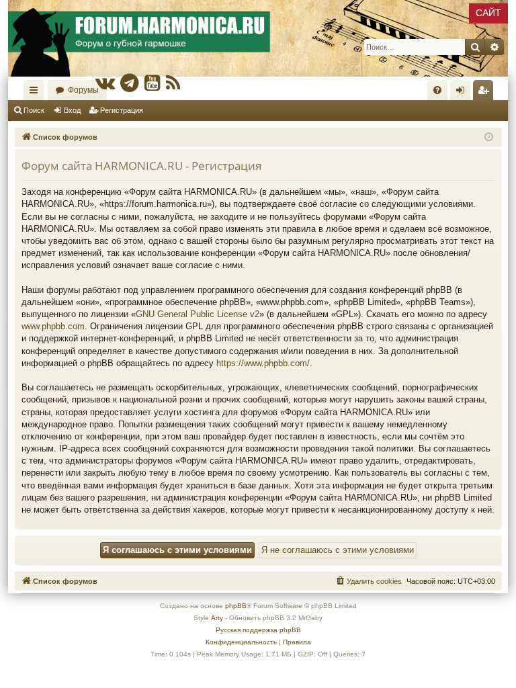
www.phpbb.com (53, 326)
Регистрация (121, 110)
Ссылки (36, 92)
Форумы (83, 90)
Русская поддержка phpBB (258, 630)
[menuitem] (437, 90)
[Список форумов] (258, 38)
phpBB (236, 605)
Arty (217, 617)
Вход (72, 110)
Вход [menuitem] (463, 92)
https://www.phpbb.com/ (263, 363)
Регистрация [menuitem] (485, 92)
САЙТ (488, 12)
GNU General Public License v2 (197, 314)
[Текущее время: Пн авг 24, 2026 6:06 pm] (488, 137)
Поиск (34, 110)
